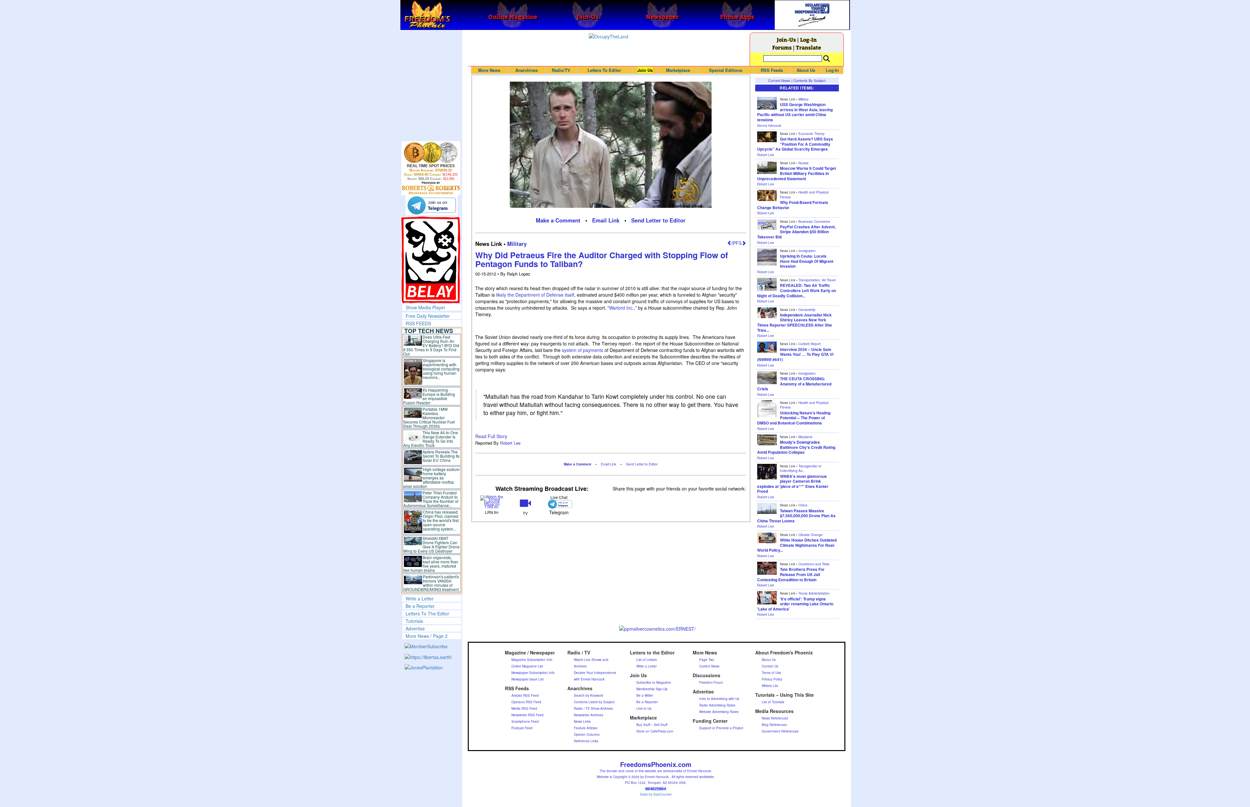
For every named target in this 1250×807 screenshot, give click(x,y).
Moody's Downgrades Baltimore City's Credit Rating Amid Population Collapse (796, 447)
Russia (804, 163)
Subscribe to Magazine (653, 682)
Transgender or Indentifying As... (800, 468)
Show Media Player (425, 307)
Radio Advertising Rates (717, 705)
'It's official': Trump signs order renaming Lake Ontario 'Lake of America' (795, 604)
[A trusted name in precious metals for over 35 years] (430, 188)
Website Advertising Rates (719, 711)
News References (775, 718)
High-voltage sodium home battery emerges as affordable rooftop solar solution (431, 477)
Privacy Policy (772, 679)
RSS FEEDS (418, 323)
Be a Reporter (420, 606)
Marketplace (678, 70)
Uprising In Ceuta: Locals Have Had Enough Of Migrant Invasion (806, 261)
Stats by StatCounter (656, 794)
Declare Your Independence (595, 672)
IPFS (736, 243)
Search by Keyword (588, 695)
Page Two (706, 659)
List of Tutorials (773, 702)
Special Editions (725, 70)
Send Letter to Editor (658, 220)
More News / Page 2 (427, 636)
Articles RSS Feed (525, 695)
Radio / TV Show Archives (593, 708)
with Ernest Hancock (589, 679)
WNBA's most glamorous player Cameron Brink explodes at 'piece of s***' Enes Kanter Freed (792, 483)
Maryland (805, 437)
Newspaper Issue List (527, 679)
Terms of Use (771, 672)
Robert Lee (510, 443)
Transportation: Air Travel (817, 280)
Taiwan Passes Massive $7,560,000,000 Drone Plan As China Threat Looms (796, 516)
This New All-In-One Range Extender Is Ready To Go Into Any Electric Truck (430, 439)
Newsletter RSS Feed (527, 715)
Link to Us (643, 708)
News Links (582, 721)
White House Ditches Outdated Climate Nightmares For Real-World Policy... (797, 545)
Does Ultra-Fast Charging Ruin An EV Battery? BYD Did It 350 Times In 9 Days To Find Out (431, 345)
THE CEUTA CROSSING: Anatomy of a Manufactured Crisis (794, 384)
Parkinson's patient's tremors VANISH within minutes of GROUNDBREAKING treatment (431, 583)
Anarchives (526, 70)
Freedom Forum (711, 682)
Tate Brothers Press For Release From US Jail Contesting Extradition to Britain (791, 574)
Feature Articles (585, 728)
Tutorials (414, 621)
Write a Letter (420, 598)
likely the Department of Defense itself (535, 294)
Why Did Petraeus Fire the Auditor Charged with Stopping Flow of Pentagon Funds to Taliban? (601, 259)
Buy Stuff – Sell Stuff (651, 724)
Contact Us (770, 666)
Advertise (415, 628)
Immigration (807, 251)
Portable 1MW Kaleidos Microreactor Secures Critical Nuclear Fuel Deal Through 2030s (429, 417)
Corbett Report (810, 344)
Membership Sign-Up (652, 689)
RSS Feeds (772, 70)
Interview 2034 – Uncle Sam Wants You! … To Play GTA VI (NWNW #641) (795, 354)
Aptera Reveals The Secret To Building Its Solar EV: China (441, 456)
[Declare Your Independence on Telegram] (432, 205)
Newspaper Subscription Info (533, 672)
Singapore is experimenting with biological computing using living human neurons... (441, 368)
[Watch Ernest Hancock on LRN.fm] (492, 501)
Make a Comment (558, 220)
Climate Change (811, 534)
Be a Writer (644, 695)
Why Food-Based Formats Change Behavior (792, 204)
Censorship (807, 309)
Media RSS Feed (524, 708)
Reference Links (586, 741)
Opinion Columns (587, 734)
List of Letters (646, 659)
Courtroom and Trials (814, 564)
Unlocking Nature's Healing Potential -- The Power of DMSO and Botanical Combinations (793, 418)
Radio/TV (561, 70)
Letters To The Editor (427, 613)
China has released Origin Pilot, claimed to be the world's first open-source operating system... (441, 520)
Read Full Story (491, 436)
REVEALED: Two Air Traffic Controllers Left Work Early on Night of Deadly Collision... (796, 290)
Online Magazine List (527, 666)
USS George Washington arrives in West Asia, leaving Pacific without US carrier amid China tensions (795, 112)
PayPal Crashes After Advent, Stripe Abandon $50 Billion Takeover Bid (796, 232)
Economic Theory (812, 133)
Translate (808, 47)
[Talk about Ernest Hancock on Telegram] (559, 504)
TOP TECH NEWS (428, 331)
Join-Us (786, 39)
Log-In (808, 39)
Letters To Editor (604, 70)
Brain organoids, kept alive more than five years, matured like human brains (431, 564)
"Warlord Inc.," (622, 307)
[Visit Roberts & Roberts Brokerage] (430, 152)
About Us (806, 70)
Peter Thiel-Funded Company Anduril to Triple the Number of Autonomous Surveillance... (431, 499)
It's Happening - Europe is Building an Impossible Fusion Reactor (429, 396)
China (803, 505)
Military (517, 244)
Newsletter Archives (588, 715)
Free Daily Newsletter (428, 316)
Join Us (645, 70)
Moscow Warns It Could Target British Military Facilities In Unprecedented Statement (796, 173)
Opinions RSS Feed (526, 702)
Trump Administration (814, 593)
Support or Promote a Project (721, 728)
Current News (779, 80)
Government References (780, 731)
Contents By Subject (809, 80)
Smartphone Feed (525, 721)
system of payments (582, 350)
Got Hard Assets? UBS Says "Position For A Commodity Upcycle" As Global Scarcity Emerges (795, 144)
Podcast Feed (522, 728)
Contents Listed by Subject (594, 702)
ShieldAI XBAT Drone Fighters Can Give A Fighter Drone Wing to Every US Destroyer (431, 544)
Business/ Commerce (814, 221)
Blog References (774, 724)
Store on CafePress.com (654, 731)
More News (489, 70)
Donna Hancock (769, 125)
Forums (782, 47)
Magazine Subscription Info (531, 659)
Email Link (605, 220)
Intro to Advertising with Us (719, 698)
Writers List (770, 685)
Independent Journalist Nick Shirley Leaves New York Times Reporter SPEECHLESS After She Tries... (794, 322)
